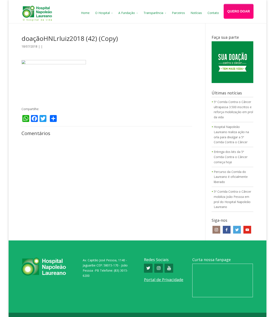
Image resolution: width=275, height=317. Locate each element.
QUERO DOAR (238, 11)
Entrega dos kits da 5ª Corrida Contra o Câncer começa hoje (231, 157)
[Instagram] (158, 268)
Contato (213, 13)
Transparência (153, 13)
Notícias (196, 13)
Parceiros (178, 13)
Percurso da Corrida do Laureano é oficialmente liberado (231, 177)
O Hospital (102, 13)
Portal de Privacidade (163, 279)
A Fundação (126, 13)
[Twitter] (148, 268)
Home (85, 13)
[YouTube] (169, 268)
